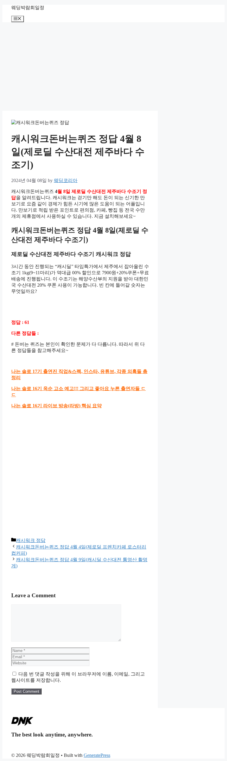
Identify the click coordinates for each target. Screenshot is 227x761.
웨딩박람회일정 (27, 7)
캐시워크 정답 (31, 540)
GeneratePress (97, 755)
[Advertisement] (113, 66)
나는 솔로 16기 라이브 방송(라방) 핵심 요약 (56, 405)
